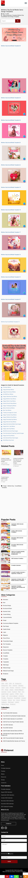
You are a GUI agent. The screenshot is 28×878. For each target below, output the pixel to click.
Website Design (6, 667)
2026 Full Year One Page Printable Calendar (13, 721)
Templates (4, 487)
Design (4, 485)
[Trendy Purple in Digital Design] (6, 471)
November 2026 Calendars (7, 800)
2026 (10, 683)
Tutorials (18, 871)
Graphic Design (6, 629)
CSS (3, 689)
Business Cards (6, 611)
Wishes (2, 774)
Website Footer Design (8, 670)
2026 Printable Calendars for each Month (12, 718)
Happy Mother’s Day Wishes (9, 398)
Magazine (5, 635)
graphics (12, 694)
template (24, 698)
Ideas (13, 871)
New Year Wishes (7, 410)
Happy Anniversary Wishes (9, 392)
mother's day (11, 485)
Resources (3, 777)
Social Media (18, 485)
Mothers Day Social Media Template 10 (10, 321)
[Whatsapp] (16, 876)
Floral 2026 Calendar (8, 727)
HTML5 (17, 694)
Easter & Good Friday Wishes (9, 403)
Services (10, 871)
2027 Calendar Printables (7, 806)
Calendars (20, 685)
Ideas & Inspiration (7, 15)
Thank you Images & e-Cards (10, 412)
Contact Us (3, 782)
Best (4, 602)
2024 (3, 683)
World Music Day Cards (8, 440)
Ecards (9, 691)
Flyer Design (6, 626)
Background (18, 683)
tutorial (18, 700)
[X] (21, 876)
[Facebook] (11, 876)
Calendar (15, 685)
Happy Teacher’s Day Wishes (10, 414)
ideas (21, 694)
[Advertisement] (14, 62)
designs (11, 689)
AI (13, 683)
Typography (6, 661)
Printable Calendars (5, 768)
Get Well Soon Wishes (8, 394)
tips (14, 700)
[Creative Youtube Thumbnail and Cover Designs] (6, 452)
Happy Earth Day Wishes (8, 435)
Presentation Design (8, 641)
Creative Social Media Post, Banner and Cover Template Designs (18, 461)
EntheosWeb (20, 870)
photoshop (21, 696)
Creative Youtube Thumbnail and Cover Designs (6, 460)
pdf (7, 696)
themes (10, 700)
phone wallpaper (13, 696)
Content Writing (6, 614)
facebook (14, 691)
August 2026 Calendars (6, 792)
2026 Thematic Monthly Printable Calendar (13, 738)
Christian (12, 687)
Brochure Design (7, 605)
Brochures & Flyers (7, 608)
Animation (5, 599)
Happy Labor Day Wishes (9, 428)
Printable (4, 698)
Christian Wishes (7, 387)
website (17, 702)
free (23, 691)
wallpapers (4, 702)
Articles (3, 779)
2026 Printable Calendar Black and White (12, 730)
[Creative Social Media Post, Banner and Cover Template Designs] (18, 452)
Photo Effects (6, 638)
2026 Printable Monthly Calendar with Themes (14, 741)
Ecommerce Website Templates (10, 623)
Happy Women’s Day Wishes (9, 421)
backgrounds (5, 685)
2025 (6, 683)
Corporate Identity (7, 617)
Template (14, 15)
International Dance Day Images (10, 437)
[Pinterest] (7, 876)
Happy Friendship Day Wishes (10, 419)
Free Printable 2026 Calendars (10, 713)
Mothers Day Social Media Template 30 (11, 45)
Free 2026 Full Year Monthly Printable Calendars (14, 716)
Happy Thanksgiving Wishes (9, 405)
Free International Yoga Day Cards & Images (13, 433)
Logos (4, 632)
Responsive (6, 647)
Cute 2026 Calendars (8, 724)
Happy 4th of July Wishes (9, 426)
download (4, 691)
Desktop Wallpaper (19, 689)
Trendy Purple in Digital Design (5, 478)
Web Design (6, 664)
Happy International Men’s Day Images (12, 424)
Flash (19, 691)
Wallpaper (23, 700)
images (3, 696)
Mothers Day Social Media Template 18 (11, 209)
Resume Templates (7, 650)
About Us (5, 871)
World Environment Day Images (10, 431)
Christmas (17, 687)
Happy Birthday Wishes (8, 389)
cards (7, 687)
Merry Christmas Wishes (9, 408)
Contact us (8, 823)
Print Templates (7, 644)
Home (2, 765)
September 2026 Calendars (7, 795)
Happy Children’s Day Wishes (9, 417)
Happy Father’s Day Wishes (9, 401)
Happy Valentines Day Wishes (10, 396)
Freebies (3, 771)
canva (3, 687)
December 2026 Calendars (7, 803)
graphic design (5, 694)
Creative (24, 687)
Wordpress (5, 673)
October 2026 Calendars (7, 798)
